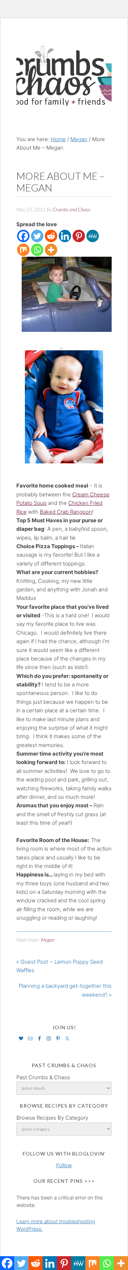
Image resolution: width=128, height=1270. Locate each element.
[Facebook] (23, 236)
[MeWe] (92, 236)
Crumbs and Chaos (64, 68)
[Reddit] (51, 236)
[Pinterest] (79, 236)
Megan (47, 940)
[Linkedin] (65, 236)
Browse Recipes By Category (52, 1117)
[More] (51, 250)
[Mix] (23, 250)
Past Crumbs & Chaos (43, 1077)
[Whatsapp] (37, 250)
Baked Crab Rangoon (66, 511)
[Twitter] (37, 236)
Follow (64, 1165)
